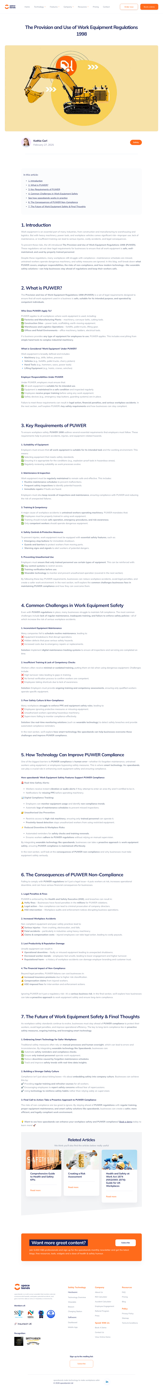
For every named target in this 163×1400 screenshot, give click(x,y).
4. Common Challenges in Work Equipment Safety (53, 193)
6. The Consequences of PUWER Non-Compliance (53, 202)
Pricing (96, 7)
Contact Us (99, 1332)
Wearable (72, 1302)
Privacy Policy (128, 1313)
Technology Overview (77, 1297)
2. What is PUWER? (38, 185)
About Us (99, 1292)
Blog (124, 1301)
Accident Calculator (103, 1301)
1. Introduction (35, 180)
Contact (106, 7)
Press (97, 1316)
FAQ (124, 1292)
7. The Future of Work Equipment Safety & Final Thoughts (57, 206)
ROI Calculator (101, 1297)
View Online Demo (102, 1337)
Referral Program (102, 1311)
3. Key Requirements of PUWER (44, 189)
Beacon (71, 1307)
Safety (136, 142)
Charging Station (75, 1311)
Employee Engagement (104, 1306)
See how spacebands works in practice (48, 198)
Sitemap (125, 1318)
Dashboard (72, 1322)
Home (27, 7)
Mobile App (73, 1327)
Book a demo (125, 1121)
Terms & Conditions (130, 1323)
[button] (40, 7)
